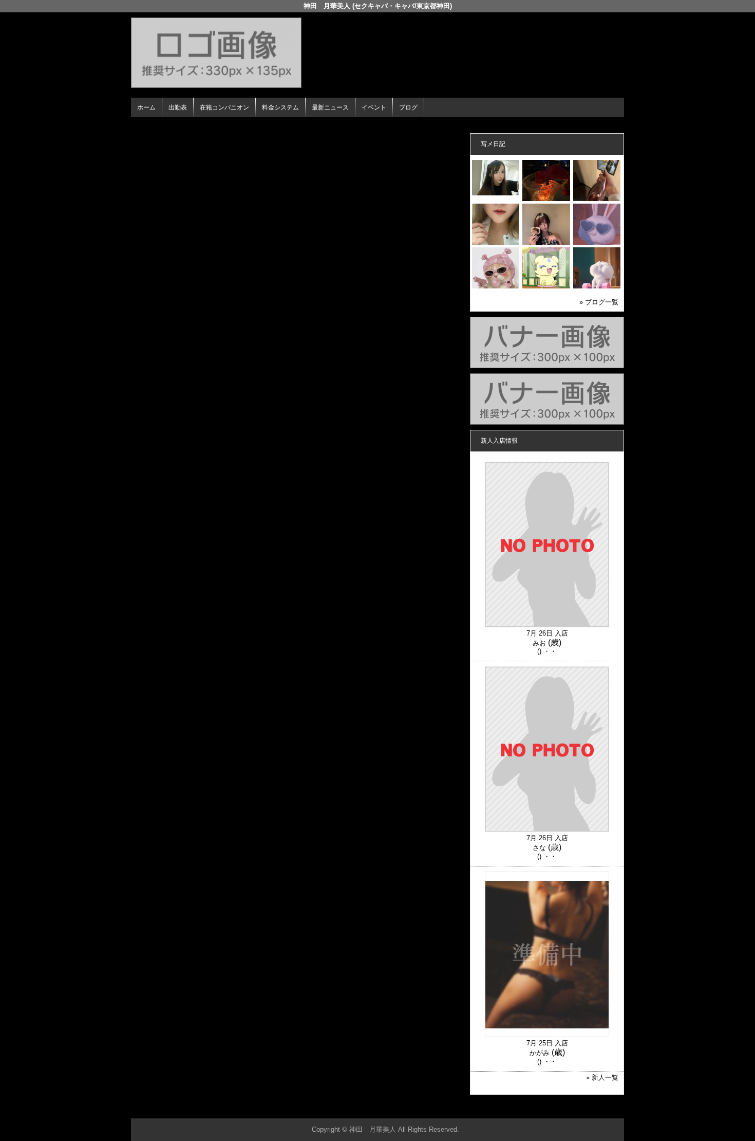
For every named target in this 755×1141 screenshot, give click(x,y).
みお (539, 643)
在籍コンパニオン (224, 107)
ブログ (408, 107)
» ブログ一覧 (598, 302)
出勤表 (177, 107)
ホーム (146, 107)
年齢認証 (147, 126)
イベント (374, 107)
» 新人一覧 (602, 1077)
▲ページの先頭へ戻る (585, 1109)
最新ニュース (330, 107)
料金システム (280, 107)
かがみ (540, 1053)
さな (539, 848)
